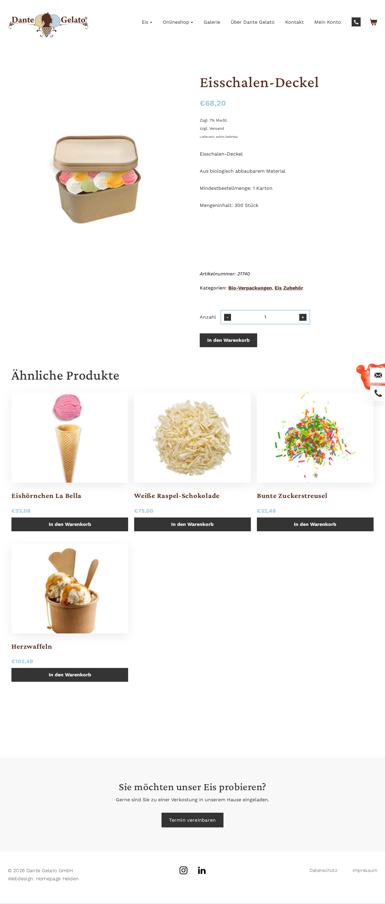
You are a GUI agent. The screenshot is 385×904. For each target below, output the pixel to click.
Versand (216, 128)
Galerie (212, 22)
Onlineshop (176, 22)
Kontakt (294, 22)
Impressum (365, 870)
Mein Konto (327, 22)
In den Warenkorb (228, 340)
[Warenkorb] (373, 22)
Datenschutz (323, 870)
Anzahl (208, 317)
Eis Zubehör (289, 288)
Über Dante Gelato (253, 22)
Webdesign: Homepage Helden (43, 878)
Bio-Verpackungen (250, 288)
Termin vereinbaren (192, 820)
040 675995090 (356, 21)
